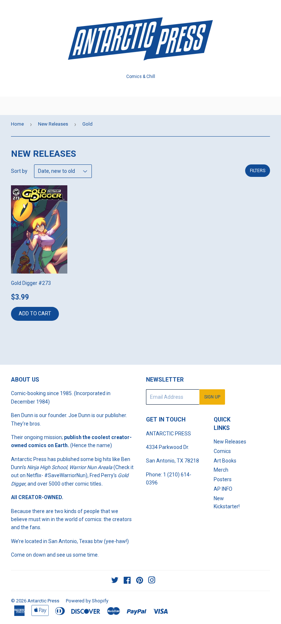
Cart (270, 106)
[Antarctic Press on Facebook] (127, 581)
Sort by (19, 171)
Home (17, 124)
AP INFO (223, 489)
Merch (221, 470)
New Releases (53, 124)
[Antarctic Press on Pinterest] (139, 581)
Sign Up (212, 397)
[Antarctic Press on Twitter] (115, 581)
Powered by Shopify (87, 600)
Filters (257, 170)
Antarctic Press (43, 600)
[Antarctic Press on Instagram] (152, 581)
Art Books (225, 461)
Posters (223, 479)
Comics (222, 451)
